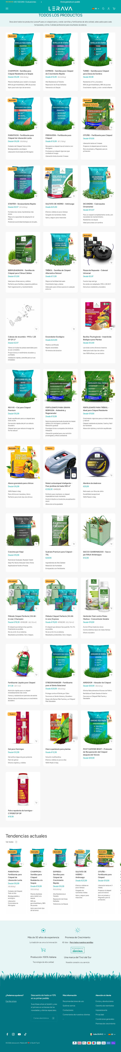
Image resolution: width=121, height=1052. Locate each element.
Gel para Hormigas (16, 749)
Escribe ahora (11, 1001)
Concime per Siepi (16, 552)
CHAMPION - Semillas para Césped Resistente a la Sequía (36, 877)
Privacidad (100, 1014)
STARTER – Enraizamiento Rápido (22, 204)
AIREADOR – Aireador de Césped (97, 682)
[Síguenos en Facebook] (7, 1034)
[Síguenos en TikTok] (25, 1034)
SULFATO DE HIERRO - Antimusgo (59, 204)
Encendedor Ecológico (54, 337)
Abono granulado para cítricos (20, 483)
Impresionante (101, 1010)
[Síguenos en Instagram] (13, 1034)
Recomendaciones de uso (73, 1001)
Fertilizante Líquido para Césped (21, 682)
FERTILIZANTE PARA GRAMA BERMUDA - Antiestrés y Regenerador (57, 410)
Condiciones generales (105, 1019)
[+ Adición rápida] (36, 63)
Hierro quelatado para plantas (57, 749)
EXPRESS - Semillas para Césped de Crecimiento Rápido (58, 877)
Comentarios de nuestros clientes (76, 1014)
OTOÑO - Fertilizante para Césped (97, 135)
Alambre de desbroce (92, 483)
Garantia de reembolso (105, 1006)
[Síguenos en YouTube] (19, 1034)
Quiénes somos (69, 1006)
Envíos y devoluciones (104, 1001)
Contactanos (68, 1010)
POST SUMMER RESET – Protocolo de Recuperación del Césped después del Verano (97, 752)
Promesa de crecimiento (105, 1023)
